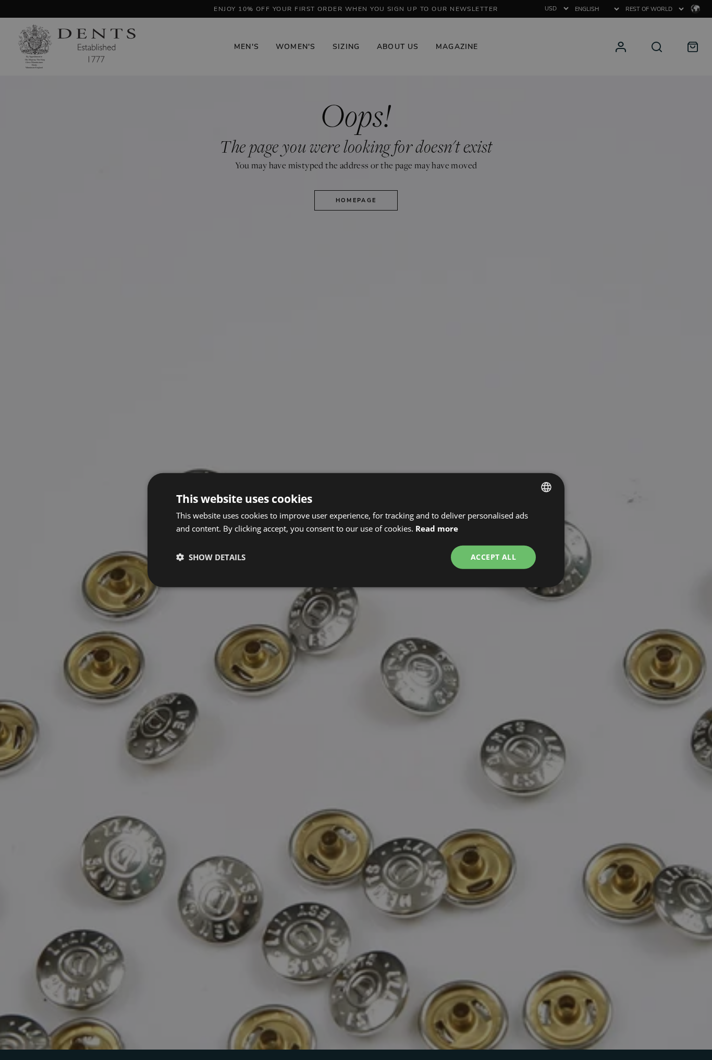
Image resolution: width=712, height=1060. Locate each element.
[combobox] (546, 487)
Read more (436, 528)
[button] (210, 557)
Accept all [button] (493, 557)
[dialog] (356, 530)
